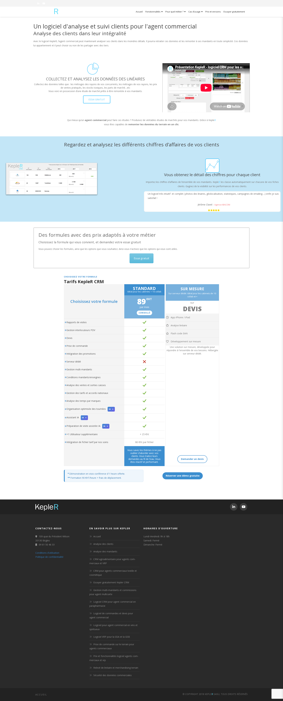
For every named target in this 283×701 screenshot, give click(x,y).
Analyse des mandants (105, 551)
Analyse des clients (103, 543)
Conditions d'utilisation (47, 552)
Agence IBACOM (222, 204)
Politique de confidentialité (49, 556)
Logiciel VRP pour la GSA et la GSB (111, 636)
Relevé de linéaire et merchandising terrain (115, 667)
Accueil (97, 536)
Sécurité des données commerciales (112, 675)
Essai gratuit (141, 258)
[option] (212, 201)
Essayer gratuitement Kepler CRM (111, 582)
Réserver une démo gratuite (182, 475)
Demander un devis (192, 459)
